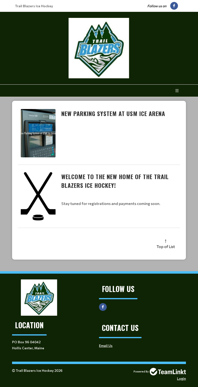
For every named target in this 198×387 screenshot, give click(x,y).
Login (181, 378)
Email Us (106, 345)
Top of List (165, 246)
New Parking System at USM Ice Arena (113, 113)
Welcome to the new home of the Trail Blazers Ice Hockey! (115, 181)
